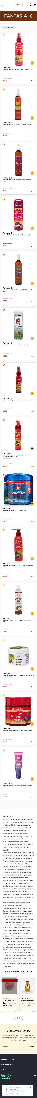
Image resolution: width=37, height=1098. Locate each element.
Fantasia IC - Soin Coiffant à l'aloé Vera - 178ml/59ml (16, 345)
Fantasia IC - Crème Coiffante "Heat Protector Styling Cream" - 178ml (18, 566)
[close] (30, 1087)
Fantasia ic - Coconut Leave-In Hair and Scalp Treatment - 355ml (17, 621)
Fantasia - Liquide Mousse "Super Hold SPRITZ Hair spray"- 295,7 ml (17, 290)
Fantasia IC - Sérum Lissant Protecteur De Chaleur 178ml (17, 234)
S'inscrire (31, 1046)
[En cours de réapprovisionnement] (15, 1011)
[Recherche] (31, 5)
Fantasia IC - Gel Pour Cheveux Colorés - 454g (14, 510)
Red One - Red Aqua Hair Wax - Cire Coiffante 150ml (9, 1000)
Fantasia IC (7, 68)
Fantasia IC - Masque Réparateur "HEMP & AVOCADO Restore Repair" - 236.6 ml (18, 676)
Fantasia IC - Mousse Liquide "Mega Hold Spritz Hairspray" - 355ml (17, 125)
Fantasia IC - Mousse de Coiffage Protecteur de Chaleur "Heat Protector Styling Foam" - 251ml (18, 455)
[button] (16, 1018)
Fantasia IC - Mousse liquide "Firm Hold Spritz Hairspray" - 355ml (17, 180)
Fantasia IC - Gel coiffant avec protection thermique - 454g (17, 730)
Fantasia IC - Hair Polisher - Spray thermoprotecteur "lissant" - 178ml (18, 70)
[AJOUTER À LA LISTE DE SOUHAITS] (3, 34)
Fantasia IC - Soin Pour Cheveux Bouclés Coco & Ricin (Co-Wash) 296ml (17, 786)
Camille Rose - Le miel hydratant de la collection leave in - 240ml (27, 1001)
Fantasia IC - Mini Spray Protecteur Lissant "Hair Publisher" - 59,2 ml (17, 400)
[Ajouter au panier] (33, 1011)
